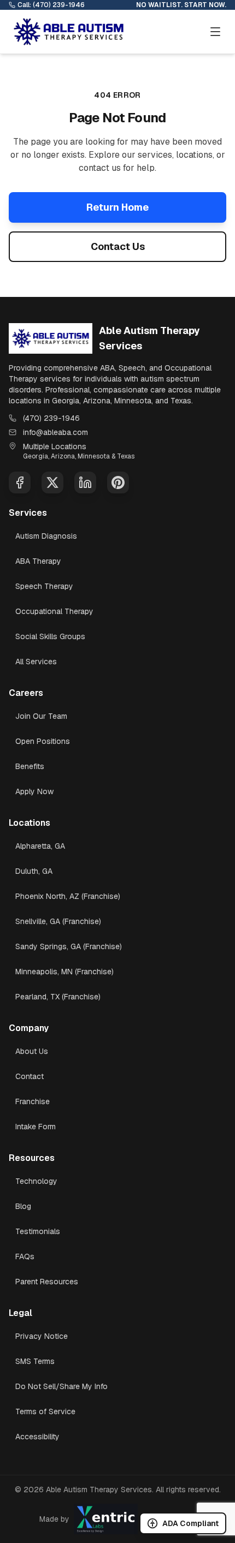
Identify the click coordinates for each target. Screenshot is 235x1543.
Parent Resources (46, 1281)
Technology (36, 1181)
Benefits (29, 766)
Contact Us (118, 246)
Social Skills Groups (50, 636)
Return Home (117, 207)
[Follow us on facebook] (20, 482)
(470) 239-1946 (51, 418)
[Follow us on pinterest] (118, 482)
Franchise (32, 1101)
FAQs (24, 1256)
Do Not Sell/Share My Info (61, 1386)
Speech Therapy (44, 586)
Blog (23, 1206)
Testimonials (37, 1231)
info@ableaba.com (55, 432)
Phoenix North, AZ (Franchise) (67, 896)
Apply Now (34, 791)
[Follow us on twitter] (52, 482)
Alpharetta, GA (40, 846)
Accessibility (37, 1436)
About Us (31, 1051)
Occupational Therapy (54, 611)
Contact (29, 1076)
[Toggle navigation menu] (215, 32)
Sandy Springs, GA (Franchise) (68, 946)
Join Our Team (41, 716)
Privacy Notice (41, 1336)
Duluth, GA (33, 871)
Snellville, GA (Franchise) (58, 921)
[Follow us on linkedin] (85, 482)
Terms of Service (45, 1411)
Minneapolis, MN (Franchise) (64, 971)
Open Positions (42, 741)
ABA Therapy (38, 561)
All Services (36, 661)
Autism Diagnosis (46, 536)
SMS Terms (35, 1361)
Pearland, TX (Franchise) (58, 997)
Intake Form (35, 1126)
